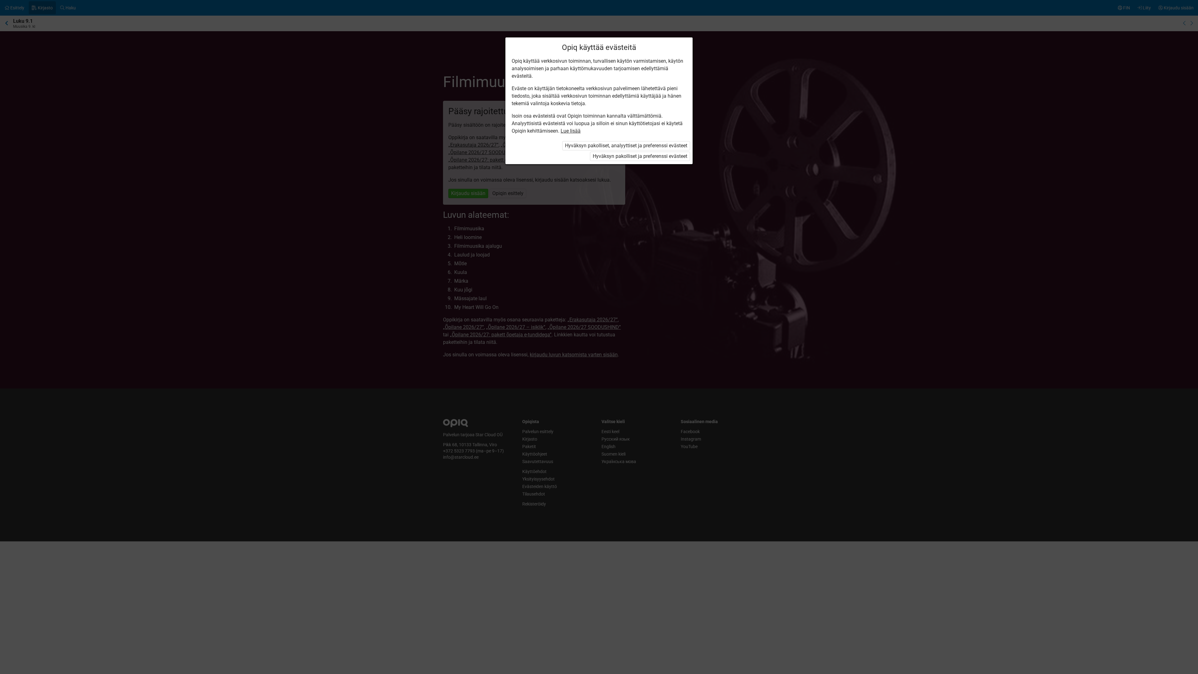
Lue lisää (571, 131)
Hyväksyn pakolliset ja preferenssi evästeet (640, 156)
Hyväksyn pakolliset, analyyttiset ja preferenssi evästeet (626, 146)
